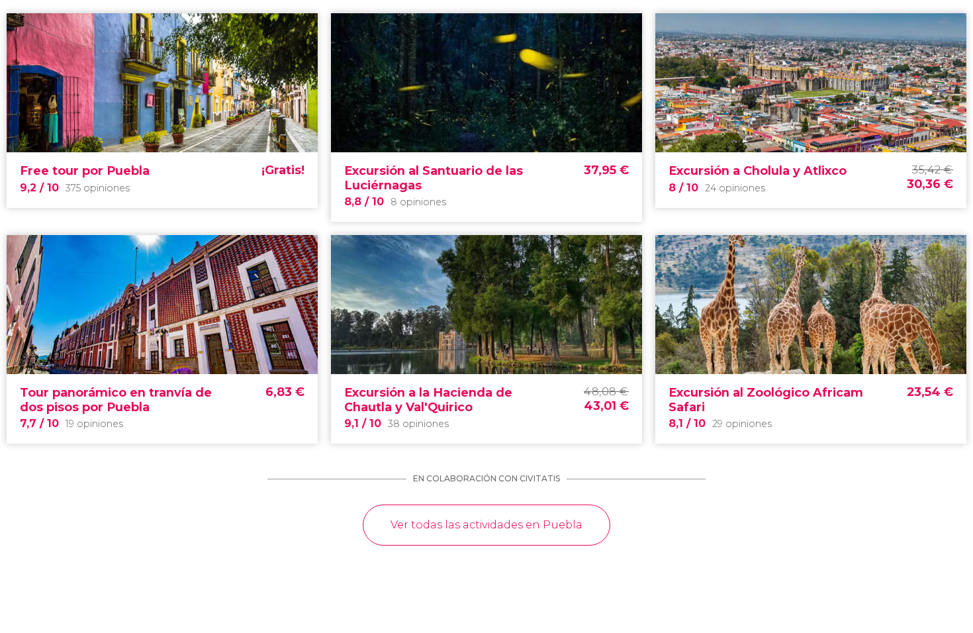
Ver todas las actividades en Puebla (486, 524)
